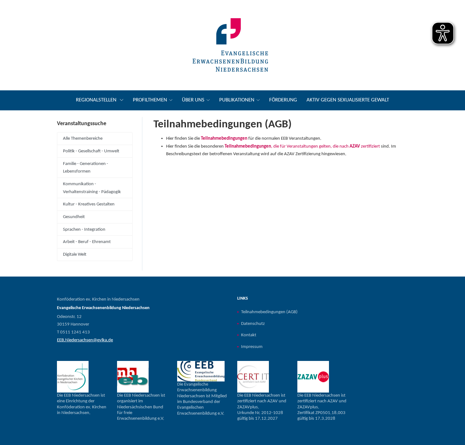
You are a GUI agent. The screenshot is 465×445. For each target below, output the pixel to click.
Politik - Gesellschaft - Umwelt (91, 151)
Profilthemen (150, 100)
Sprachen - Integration (84, 229)
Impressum (252, 346)
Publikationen (236, 100)
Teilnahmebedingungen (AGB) (269, 311)
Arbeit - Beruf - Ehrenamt (87, 241)
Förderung (283, 100)
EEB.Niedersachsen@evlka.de (85, 340)
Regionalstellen (97, 100)
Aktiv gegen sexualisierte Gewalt (348, 100)
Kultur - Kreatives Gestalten (89, 204)
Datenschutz (253, 323)
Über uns (193, 100)
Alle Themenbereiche (82, 138)
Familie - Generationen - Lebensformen (85, 167)
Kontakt (248, 335)
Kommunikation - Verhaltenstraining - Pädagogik (92, 187)
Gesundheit (74, 216)
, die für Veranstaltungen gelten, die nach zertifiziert (302, 146)
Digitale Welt (74, 254)
